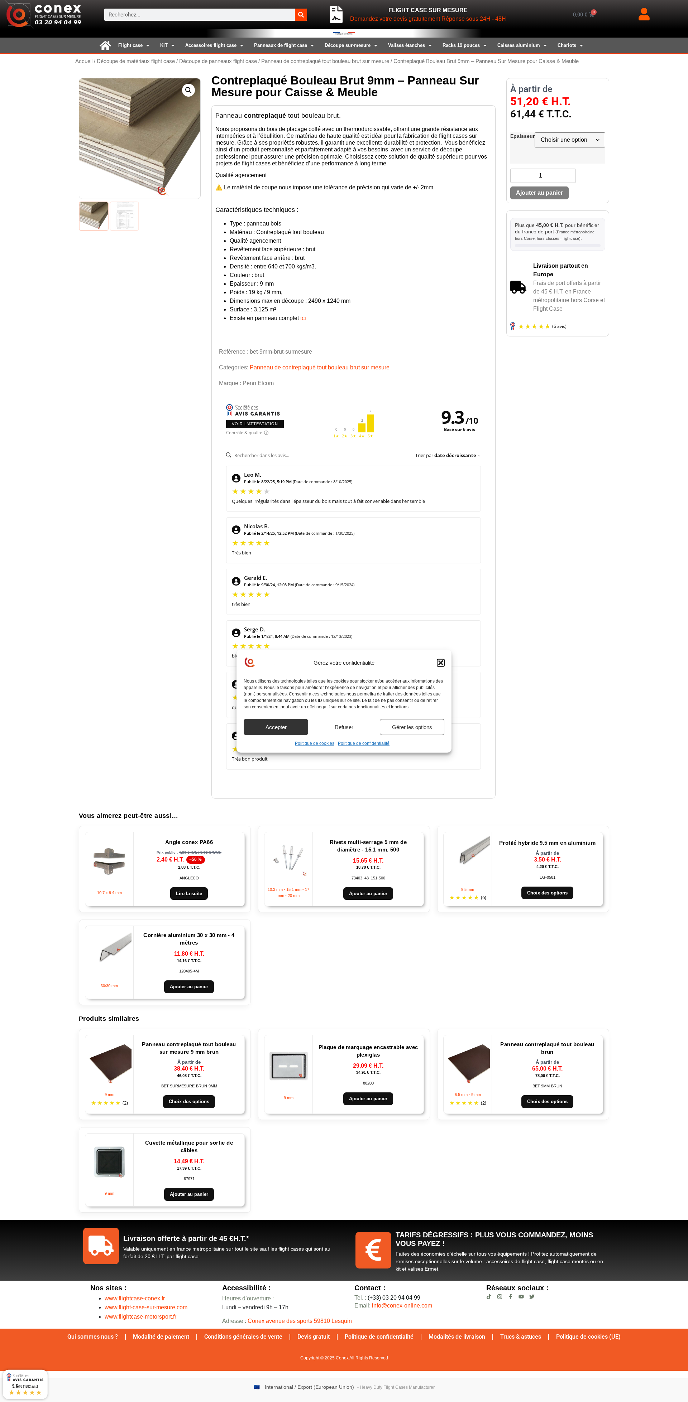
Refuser (344, 727)
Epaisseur (522, 136)
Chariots (567, 45)
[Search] (301, 15)
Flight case (130, 45)
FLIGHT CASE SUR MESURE (428, 10)
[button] (440, 662)
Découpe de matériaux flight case (136, 61)
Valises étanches (406, 45)
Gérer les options (412, 727)
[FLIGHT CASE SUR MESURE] (336, 14)
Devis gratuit (313, 1336)
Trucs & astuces (520, 1336)
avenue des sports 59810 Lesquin (300, 1321)
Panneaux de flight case (280, 45)
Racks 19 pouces (461, 45)
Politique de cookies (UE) (588, 1336)
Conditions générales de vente (243, 1336)
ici (303, 318)
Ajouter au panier (539, 193)
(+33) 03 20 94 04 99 (387, 1298)
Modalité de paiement (161, 1336)
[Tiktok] (489, 1296)
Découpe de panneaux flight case (218, 61)
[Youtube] (521, 1296)
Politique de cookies (314, 743)
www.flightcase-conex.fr (135, 1298)
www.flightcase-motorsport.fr (140, 1317)
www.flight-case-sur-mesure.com (146, 1307)
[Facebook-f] (510, 1296)
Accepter (276, 727)
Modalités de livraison (457, 1336)
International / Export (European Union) (309, 1387)
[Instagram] (499, 1296)
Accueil (83, 61)
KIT (164, 45)
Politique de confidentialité (364, 743)
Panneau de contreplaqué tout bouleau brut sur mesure (325, 61)
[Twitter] (532, 1296)
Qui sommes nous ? (92, 1336)
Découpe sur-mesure (348, 45)
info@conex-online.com (402, 1305)
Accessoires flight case (210, 45)
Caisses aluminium (518, 45)
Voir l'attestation (255, 424)
